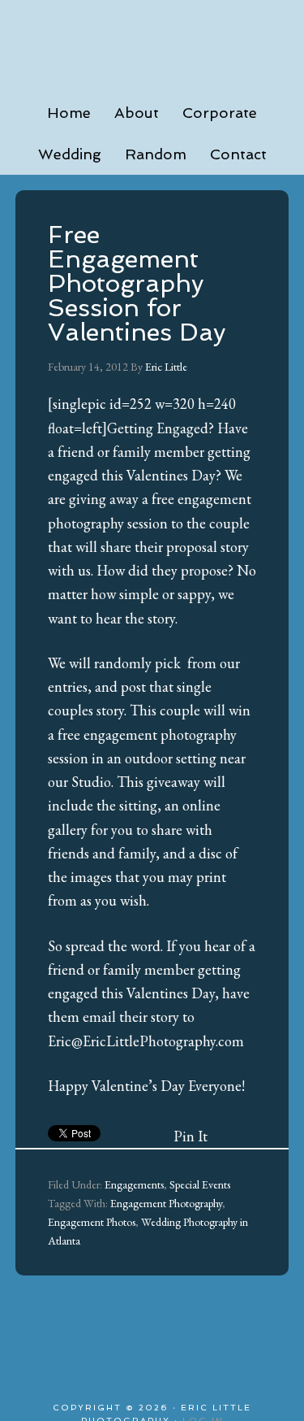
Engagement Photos (91, 1222)
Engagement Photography (166, 1203)
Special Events (199, 1184)
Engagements (134, 1184)
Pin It (190, 1136)
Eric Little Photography (152, 40)
